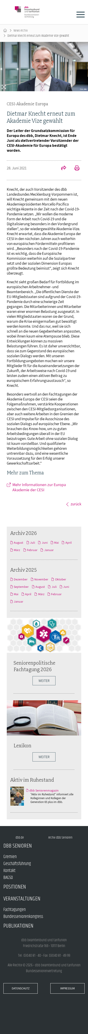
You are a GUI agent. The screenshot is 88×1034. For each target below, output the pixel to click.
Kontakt (9, 870)
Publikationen (18, 926)
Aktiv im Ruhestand (32, 780)
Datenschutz (21, 988)
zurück (76, 504)
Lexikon (22, 745)
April (68, 543)
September (21, 587)
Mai (56, 543)
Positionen (14, 887)
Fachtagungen (14, 909)
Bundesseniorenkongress (23, 916)
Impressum (67, 988)
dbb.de (20, 837)
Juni (44, 543)
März (17, 550)
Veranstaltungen (21, 898)
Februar (32, 550)
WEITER (44, 757)
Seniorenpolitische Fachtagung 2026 (34, 666)
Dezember (21, 579)
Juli (32, 543)
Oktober (60, 579)
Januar (48, 550)
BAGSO (8, 877)
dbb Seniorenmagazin (44, 790)
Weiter (44, 681)
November (41, 579)
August (18, 543)
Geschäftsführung (17, 863)
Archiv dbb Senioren (60, 837)
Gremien (10, 856)
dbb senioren (17, 845)
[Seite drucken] (74, 168)
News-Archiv (21, 30)
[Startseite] (5, 30)
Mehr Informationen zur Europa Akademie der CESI (39, 487)
